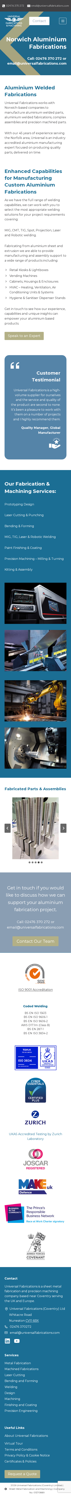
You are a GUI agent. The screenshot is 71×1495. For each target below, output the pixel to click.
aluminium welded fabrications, (28, 117)
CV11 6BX (32, 1320)
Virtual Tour (14, 1443)
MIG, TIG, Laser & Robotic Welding (30, 537)
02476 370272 (20, 1326)
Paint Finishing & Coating (23, 548)
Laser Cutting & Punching (24, 515)
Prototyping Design (19, 504)
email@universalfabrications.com (36, 63)
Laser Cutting (15, 1375)
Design (10, 1393)
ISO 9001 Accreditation (35, 990)
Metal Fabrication (18, 1363)
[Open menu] (62, 21)
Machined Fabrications (21, 1369)
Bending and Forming (21, 1381)
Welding (11, 1387)
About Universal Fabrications (26, 1436)
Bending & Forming (19, 526)
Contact (39, 21)
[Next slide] (63, 828)
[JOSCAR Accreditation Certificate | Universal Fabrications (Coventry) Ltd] (35, 1159)
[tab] (29, 862)
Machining (12, 1399)
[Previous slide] (8, 828)
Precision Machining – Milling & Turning (34, 559)
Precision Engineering (21, 1411)
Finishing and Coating (21, 1405)
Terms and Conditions (21, 1449)
